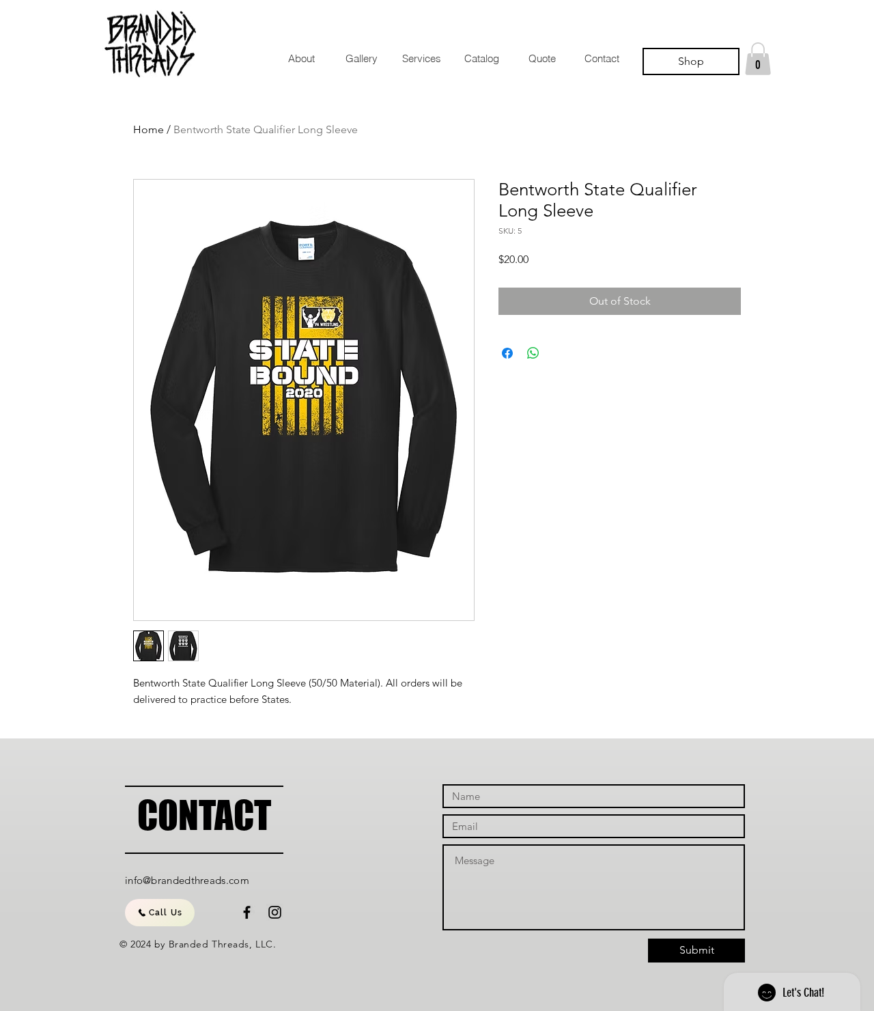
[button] (758, 58)
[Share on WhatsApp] (533, 353)
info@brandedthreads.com (187, 880)
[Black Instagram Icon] (274, 912)
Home (148, 129)
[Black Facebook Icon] (246, 912)
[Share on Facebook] (507, 353)
